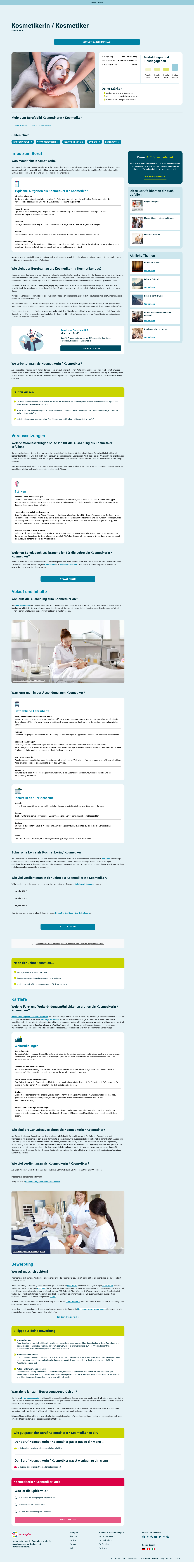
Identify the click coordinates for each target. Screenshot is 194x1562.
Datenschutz (133, 1558)
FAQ (71, 1548)
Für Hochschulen (106, 1540)
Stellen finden (68, 579)
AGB (124, 1558)
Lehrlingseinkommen (84, 884)
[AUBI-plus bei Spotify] (168, 1537)
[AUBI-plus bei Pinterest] (152, 1537)
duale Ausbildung (22, 605)
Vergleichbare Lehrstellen (97, 42)
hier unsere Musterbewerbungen (91, 1309)
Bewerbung (111, 142)
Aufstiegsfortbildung (50, 1019)
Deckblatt (41, 1288)
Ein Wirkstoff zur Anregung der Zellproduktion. (37, 1498)
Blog (162, 1558)
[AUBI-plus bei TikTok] (163, 1537)
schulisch (106, 859)
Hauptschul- (49, 564)
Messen (169, 1558)
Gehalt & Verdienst (41, 126)
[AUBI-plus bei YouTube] (156, 1537)
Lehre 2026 (96, 2)
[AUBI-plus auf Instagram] (148, 1537)
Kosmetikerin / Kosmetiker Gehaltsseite (72, 913)
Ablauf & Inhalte (72, 142)
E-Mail (53, 1297)
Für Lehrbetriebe (106, 1536)
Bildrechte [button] (145, 1558)
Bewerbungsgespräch (30, 1398)
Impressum (115, 1558)
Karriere (93, 142)
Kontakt (178, 1558)
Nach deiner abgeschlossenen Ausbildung (29, 1017)
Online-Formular (73, 1302)
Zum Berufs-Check (91, 348)
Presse (155, 1558)
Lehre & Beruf (20, 126)
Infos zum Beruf (21, 142)
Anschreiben (107, 1286)
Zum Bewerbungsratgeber (68, 1317)
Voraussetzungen (46, 142)
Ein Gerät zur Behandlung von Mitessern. (34, 1512)
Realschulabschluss (68, 564)
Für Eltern (103, 1548)
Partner (73, 1544)
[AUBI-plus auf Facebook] (144, 1537)
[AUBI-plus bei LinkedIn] (160, 1537)
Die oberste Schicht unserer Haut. (31, 1505)
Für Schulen (104, 1544)
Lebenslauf (72, 1286)
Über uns (73, 1536)
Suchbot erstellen (155, 177)
